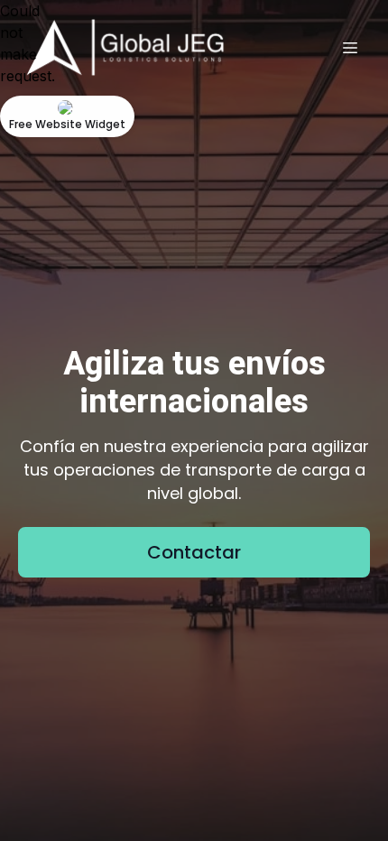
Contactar (194, 552)
